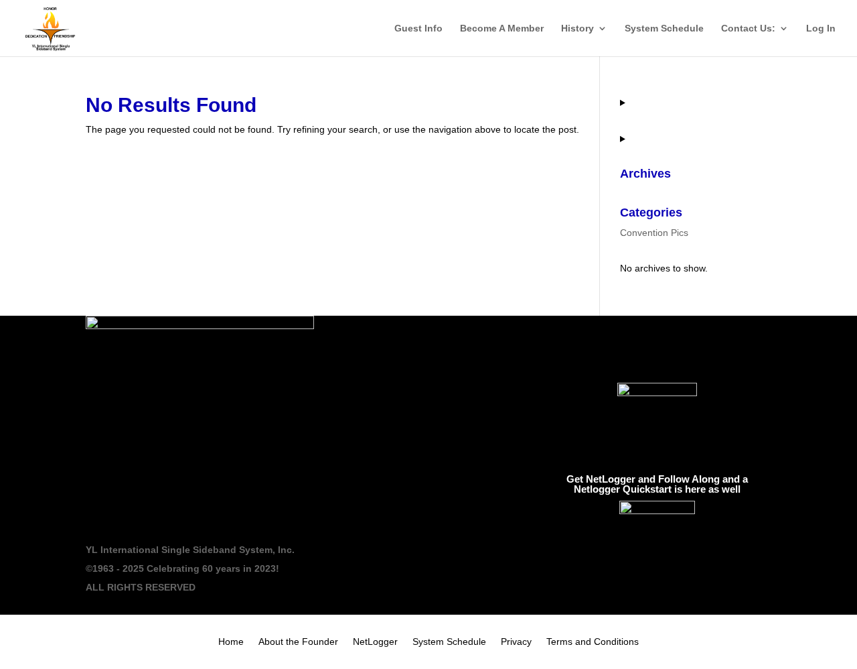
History (577, 28)
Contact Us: (748, 28)
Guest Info (418, 28)
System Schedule (664, 28)
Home (231, 642)
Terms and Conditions (592, 642)
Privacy (516, 642)
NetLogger (375, 642)
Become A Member (502, 28)
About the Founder (298, 642)
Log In (821, 28)
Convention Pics (654, 232)
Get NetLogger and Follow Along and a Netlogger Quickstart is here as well (657, 484)
